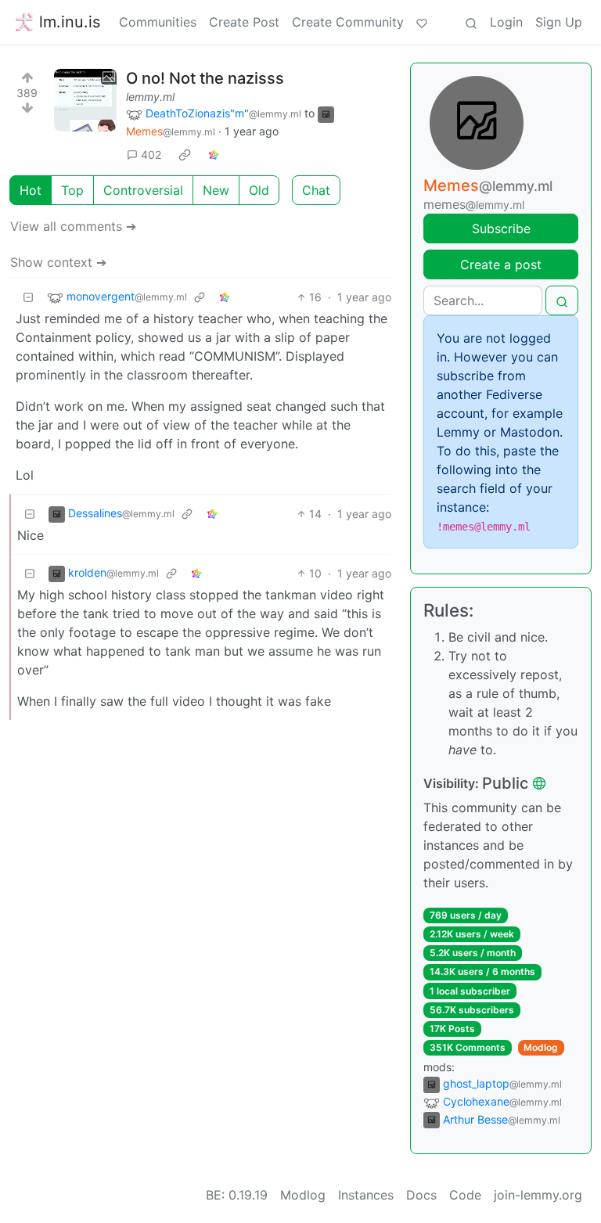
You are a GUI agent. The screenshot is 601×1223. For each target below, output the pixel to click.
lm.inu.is (69, 22)
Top (72, 190)
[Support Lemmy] (422, 22)
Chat (316, 190)
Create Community (348, 22)
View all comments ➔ (73, 226)
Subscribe (501, 228)
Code (465, 1195)
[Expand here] (85, 100)
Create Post (244, 22)
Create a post (501, 264)
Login (506, 22)
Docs (421, 1195)
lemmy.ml (150, 96)
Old (259, 190)
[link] (184, 154)
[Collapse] (28, 297)
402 (151, 154)
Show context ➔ (58, 262)
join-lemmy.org (538, 1195)
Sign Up (558, 22)
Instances (366, 1195)
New (216, 190)
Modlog (541, 1047)
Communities (157, 22)
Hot (30, 190)
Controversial (143, 190)
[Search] (471, 22)
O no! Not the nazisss (205, 78)
